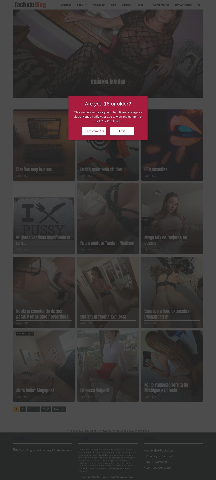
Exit (122, 131)
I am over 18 (94, 131)
